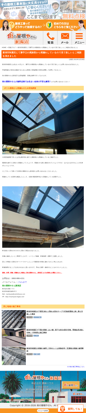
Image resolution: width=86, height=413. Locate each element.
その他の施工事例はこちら (76, 366)
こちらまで (22, 282)
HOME (4, 47)
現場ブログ (12, 47)
